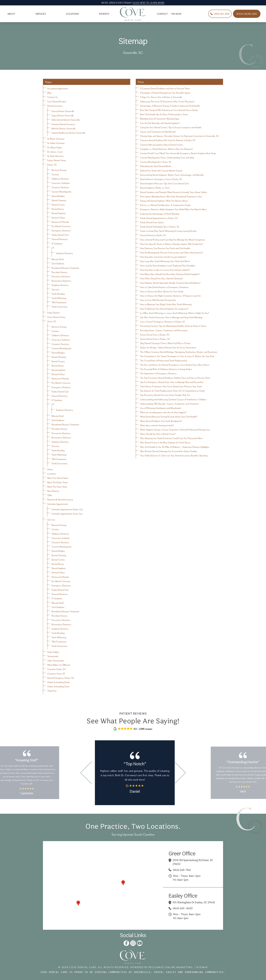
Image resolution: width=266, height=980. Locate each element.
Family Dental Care (60, 234)
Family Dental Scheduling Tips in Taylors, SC (160, 226)
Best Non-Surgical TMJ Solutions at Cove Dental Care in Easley (169, 110)
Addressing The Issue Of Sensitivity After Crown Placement (167, 101)
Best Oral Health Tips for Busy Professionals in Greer (164, 114)
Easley (171, 972)
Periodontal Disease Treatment (65, 268)
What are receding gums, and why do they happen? (163, 412)
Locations (51, 473)
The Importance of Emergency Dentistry (158, 373)
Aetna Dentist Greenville (63, 111)
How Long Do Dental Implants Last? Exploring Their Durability (167, 265)
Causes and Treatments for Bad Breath (158, 131)
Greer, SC (51, 321)
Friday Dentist (53, 312)
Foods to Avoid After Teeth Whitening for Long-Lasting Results (168, 231)
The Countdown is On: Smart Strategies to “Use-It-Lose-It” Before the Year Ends (177, 356)
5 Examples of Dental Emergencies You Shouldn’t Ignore (165, 92)
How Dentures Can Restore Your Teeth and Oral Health (165, 248)
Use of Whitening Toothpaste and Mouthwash (160, 408)
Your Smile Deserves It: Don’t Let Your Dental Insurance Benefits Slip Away (174, 455)
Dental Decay (58, 209)
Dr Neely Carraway (55, 138)
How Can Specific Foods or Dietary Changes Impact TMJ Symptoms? (171, 244)
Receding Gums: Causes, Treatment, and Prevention (163, 330)
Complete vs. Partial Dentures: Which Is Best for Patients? (166, 149)
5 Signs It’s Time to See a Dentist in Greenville (161, 97)
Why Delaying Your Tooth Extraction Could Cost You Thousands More (171, 438)
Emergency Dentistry (61, 230)
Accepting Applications (57, 88)
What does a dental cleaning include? (157, 425)
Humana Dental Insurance (63, 124)
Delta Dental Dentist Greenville (66, 119)
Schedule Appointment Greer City (67, 513)
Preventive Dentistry (61, 276)
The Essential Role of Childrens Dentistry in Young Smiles (166, 369)
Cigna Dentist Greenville (63, 115)
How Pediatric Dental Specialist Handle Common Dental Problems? (170, 282)
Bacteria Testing (59, 170)
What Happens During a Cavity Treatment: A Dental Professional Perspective (175, 429)
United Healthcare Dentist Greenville (68, 132)
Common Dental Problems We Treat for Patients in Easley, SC (167, 140)
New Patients (53, 491)
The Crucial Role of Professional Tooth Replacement (163, 360)
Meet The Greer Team (57, 486)
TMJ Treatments (59, 302)
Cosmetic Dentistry (60, 187)
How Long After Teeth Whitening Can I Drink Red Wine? (165, 261)
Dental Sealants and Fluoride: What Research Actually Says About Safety (173, 192)
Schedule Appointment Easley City (67, 509)
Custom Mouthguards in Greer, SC (156, 161)
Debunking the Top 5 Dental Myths (155, 166)
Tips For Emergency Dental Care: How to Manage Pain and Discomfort (172, 382)
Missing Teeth (58, 259)
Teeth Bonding (58, 293)
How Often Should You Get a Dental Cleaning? (161, 278)
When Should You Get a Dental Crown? (158, 434)
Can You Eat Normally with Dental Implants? (160, 123)
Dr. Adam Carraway (56, 143)
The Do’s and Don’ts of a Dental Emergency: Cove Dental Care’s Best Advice (174, 364)
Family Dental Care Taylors (152, 222)
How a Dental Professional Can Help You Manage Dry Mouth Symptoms (172, 239)
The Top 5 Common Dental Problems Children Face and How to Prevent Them (175, 377)
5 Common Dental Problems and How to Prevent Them (165, 88)
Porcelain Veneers (59, 272)
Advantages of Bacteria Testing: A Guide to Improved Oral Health (170, 105)
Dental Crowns (58, 204)
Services (55, 289)
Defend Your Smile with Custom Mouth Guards (161, 170)
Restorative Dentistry (61, 280)
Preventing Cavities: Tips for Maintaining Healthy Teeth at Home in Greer (173, 326)
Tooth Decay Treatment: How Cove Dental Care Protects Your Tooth (171, 386)
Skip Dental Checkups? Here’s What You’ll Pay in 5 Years (165, 343)
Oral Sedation (58, 263)
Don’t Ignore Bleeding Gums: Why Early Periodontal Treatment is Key (171, 196)
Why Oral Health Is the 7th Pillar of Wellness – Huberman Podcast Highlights (174, 447)
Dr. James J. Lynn (55, 151)
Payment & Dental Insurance (60, 499)
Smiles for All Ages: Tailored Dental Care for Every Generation (168, 347)
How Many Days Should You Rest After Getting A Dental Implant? (170, 274)
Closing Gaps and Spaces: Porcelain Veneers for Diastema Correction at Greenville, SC (179, 136)
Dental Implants (59, 213)
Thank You (52, 690)
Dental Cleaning (59, 200)
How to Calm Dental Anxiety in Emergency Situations (164, 287)
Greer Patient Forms (56, 317)
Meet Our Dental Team (57, 478)
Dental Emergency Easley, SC (60, 678)
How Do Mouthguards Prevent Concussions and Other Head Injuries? (171, 252)
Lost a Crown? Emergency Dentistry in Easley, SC (162, 321)
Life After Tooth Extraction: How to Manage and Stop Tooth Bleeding (171, 317)
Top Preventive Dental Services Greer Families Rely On (165, 395)
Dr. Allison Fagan (54, 147)
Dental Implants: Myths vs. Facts (155, 187)
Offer (49, 495)
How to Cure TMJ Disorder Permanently (158, 300)
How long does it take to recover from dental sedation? (165, 269)
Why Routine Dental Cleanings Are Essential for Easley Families (168, 451)
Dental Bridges (58, 196)
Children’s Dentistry (60, 178)
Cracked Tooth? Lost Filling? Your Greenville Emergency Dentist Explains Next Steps (178, 153)
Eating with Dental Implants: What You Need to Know (164, 200)
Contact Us (52, 97)
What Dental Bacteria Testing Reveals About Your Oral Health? (168, 416)
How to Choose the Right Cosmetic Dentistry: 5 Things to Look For (170, 295)
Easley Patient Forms (56, 160)
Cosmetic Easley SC (56, 669)
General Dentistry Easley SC (153, 235)
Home (50, 469)
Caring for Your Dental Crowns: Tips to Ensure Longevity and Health (170, 127)
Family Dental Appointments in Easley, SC (159, 218)
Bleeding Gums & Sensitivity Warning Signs (159, 118)
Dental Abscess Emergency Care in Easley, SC (161, 179)
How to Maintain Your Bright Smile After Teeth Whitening (165, 304)
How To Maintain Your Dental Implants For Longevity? (164, 308)
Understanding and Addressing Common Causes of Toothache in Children (173, 399)
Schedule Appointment (57, 504)
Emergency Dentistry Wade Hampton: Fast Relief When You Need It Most (173, 209)
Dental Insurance (55, 105)
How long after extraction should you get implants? (163, 256)
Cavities (55, 174)
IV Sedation (57, 243)
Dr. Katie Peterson (55, 156)
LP (53, 247)
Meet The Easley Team (57, 482)
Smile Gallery (53, 652)
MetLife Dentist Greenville (64, 128)
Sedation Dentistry (64, 253)
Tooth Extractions (60, 306)
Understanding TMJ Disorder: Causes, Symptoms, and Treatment (169, 403)
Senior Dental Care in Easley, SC (155, 334)
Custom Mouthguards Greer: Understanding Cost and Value (167, 157)
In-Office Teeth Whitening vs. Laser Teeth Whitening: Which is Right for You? (174, 313)
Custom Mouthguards (61, 191)
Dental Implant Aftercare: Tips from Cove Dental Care (164, 183)
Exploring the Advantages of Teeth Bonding (159, 213)
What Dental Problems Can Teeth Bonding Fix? (161, 421)
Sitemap (202, 967)
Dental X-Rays (58, 217)
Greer (158, 972)
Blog (49, 92)
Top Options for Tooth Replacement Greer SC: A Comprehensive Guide (172, 390)
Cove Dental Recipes (56, 101)
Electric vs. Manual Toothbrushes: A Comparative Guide (165, 205)
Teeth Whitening (59, 298)
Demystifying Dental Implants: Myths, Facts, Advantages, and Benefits (172, 174)
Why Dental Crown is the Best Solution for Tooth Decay (165, 442)
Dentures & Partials (60, 222)
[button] (123, 882)
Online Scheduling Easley (58, 682)
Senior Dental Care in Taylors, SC (155, 339)
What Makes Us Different (58, 664)
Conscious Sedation (61, 183)
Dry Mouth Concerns (61, 226)
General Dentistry (60, 239)
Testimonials (52, 656)
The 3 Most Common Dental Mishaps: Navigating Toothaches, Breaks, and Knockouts (178, 352)
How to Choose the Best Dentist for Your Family (161, 291)
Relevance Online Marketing (171, 967)
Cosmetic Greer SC (56, 673)
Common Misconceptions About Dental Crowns (161, 144)
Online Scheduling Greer (58, 686)
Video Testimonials (55, 660)
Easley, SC (52, 164)
